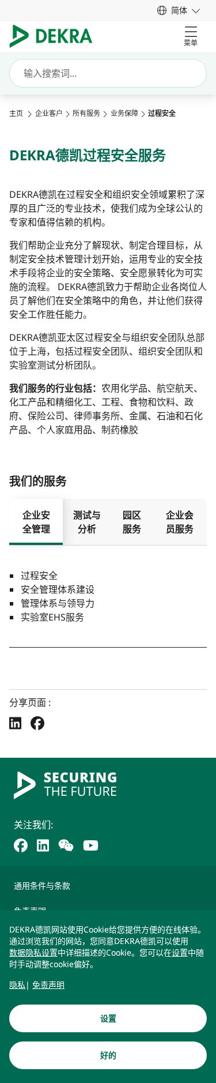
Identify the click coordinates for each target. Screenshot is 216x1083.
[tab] (36, 522)
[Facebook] (37, 722)
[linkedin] (43, 844)
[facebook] (21, 844)
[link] (178, 10)
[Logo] (55, 36)
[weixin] (66, 844)
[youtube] (90, 844)
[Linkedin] (15, 722)
